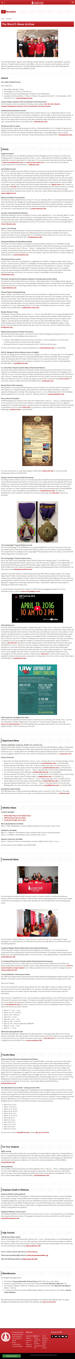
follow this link (47, 471)
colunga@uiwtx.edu (12, 1004)
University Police (37, 1341)
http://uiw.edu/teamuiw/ (10, 724)
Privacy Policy (44, 1343)
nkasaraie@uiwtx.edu (9, 970)
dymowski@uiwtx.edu (24, 98)
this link (14, 187)
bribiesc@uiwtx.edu (48, 491)
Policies (28, 1338)
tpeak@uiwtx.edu (19, 658)
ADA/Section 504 (37, 1347)
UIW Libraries (28, 1343)
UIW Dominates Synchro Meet (15, 818)
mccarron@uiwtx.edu (34, 1040)
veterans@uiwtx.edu (20, 255)
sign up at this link (42, 1132)
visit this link (49, 104)
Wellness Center (37, 1337)
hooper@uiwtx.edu (8, 1162)
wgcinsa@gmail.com (8, 193)
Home (2, 19)
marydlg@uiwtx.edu (51, 785)
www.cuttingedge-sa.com (30, 591)
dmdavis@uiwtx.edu (40, 772)
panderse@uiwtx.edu (51, 768)
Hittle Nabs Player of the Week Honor (17, 816)
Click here (44, 654)
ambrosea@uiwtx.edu (56, 394)
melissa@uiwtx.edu (8, 957)
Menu (72, 2)
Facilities (36, 1344)
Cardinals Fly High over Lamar (15, 820)
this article (65, 379)
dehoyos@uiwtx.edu (33, 1246)
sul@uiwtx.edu (33, 165)
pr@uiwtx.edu (15, 409)
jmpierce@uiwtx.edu (38, 209)
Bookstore (29, 1346)
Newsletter (11, 11)
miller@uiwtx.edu (7, 275)
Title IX (44, 1336)
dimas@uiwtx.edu (40, 122)
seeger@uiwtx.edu (44, 776)
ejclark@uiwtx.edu (9, 288)
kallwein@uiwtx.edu (8, 1083)
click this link (12, 643)
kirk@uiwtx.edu (7, 327)
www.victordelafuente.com (13, 162)
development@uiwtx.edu (23, 569)
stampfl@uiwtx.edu (20, 363)
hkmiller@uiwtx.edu (41, 1175)
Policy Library (44, 1347)
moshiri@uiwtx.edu (47, 348)
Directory (29, 1340)
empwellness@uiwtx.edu (10, 1218)
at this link (55, 493)
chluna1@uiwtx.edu (8, 224)
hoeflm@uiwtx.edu (35, 237)
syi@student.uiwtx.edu (30, 308)
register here (56, 184)
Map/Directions (29, 1336)
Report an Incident (45, 1339)
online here (26, 407)
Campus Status (11, 1356)
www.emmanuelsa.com (35, 162)
